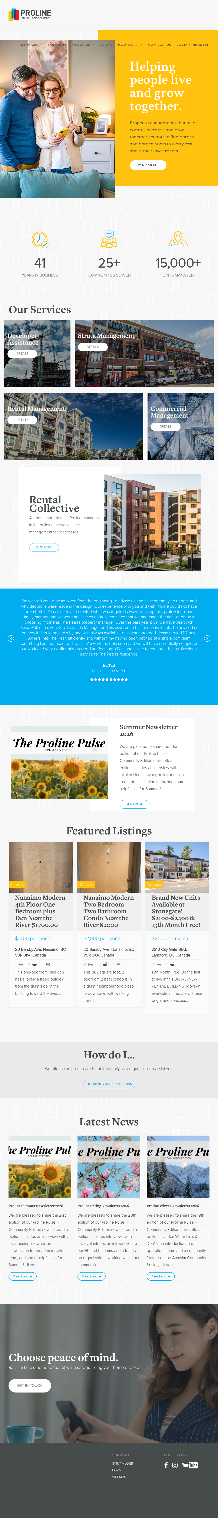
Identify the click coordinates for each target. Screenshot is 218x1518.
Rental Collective (54, 505)
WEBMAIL (119, 1477)
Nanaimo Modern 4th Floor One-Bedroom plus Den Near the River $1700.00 (40, 912)
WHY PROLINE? (148, 165)
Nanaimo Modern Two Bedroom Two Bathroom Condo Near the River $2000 (108, 912)
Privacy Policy (199, 1503)
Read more (22, 1276)
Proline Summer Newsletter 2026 (36, 1206)
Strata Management (106, 336)
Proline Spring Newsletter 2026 (103, 1206)
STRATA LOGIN (123, 1463)
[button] (91, 679)
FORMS (117, 1470)
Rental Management (36, 409)
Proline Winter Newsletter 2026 (173, 1206)
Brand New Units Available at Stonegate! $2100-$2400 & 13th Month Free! (176, 912)
